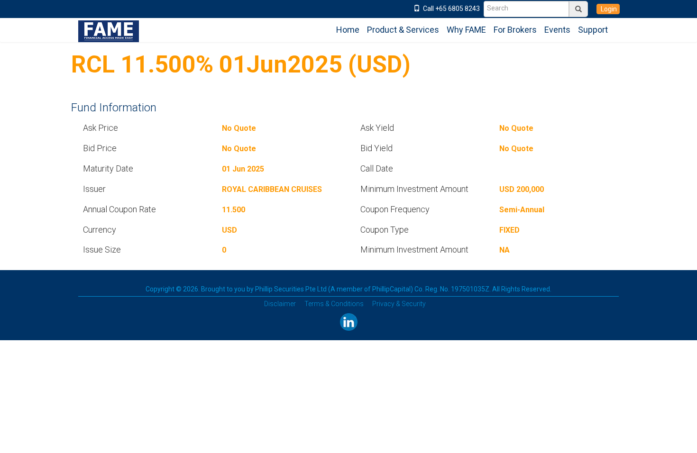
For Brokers (515, 30)
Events (557, 30)
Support (593, 30)
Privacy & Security (399, 304)
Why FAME (466, 30)
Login (608, 9)
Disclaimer (280, 304)
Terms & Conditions (334, 304)
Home (347, 30)
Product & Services (403, 30)
